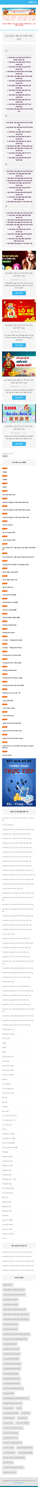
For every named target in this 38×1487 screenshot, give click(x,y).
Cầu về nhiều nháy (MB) (11, 617)
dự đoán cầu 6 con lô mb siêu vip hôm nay (19, 274)
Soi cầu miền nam (8, 982)
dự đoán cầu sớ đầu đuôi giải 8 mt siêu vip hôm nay (18, 962)
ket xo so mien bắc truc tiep (13, 1388)
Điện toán (5, 1111)
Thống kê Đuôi (7, 1175)
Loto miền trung (9, 708)
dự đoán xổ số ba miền (11, 1359)
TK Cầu (4, 1129)
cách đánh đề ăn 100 (10, 1324)
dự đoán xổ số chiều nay (12, 1364)
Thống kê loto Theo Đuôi (12, 663)
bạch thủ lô (8, 1285)
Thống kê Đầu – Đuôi (9, 1179)
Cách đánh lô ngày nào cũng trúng (16, 1314)
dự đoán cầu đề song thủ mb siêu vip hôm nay (18, 893)
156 (24, 387)
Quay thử (5, 1215)
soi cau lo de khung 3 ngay (13, 1428)
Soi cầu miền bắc (8, 825)
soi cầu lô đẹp (8, 1448)
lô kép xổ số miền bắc (11, 1413)
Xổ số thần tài (8, 587)
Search (5, 456)
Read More (19, 293)
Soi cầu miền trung (8, 934)
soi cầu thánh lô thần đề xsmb (14, 1458)
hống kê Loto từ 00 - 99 (11, 693)
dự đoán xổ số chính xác (12, 1369)
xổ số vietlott (8, 525)
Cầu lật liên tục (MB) (10, 602)
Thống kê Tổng (7, 1184)
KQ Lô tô (5, 1197)
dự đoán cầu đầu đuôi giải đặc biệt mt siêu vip (17, 968)
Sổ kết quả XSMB (8, 1066)
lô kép (19, 1408)
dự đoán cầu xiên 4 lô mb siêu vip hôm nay (16, 929)
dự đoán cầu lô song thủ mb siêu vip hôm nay (17, 916)
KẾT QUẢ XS (6, 1038)
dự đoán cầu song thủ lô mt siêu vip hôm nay (17, 973)
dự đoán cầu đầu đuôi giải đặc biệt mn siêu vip (17, 1016)
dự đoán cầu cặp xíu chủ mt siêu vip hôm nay (17, 943)
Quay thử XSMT (7, 1229)
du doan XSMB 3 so (10, 1344)
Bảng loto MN (6, 1211)
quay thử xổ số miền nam (12, 731)
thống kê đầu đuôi (9, 625)
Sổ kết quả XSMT (7, 1070)
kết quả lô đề (8, 1408)
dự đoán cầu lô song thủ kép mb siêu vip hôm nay (17, 910)
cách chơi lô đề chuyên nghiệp (14, 1295)
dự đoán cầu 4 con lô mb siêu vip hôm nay (19, 326)
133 (24, 280)
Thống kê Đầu (6, 1170)
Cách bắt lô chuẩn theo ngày (14, 1290)
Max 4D (4, 1102)
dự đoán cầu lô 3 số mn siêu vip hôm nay (16, 1004)
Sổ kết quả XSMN (8, 1075)
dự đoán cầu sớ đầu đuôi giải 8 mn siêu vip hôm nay (18, 1010)
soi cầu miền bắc (9, 1453)
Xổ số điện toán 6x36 (10, 572)
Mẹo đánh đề (22, 1418)
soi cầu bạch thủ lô (10, 1438)
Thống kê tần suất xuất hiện (13, 685)
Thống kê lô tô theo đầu (12, 655)
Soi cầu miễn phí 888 (25, 1453)
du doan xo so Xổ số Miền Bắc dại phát (16, 1334)
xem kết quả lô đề (10, 1472)
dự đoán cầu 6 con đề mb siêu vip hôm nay (17, 843)
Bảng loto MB (6, 1202)
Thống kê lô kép (7, 1166)
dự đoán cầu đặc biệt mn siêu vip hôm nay (16, 995)
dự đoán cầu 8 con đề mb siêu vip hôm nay (17, 847)
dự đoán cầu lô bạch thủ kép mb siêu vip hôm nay (17, 898)
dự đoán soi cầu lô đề (11, 1349)
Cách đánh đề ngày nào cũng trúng (16, 1319)
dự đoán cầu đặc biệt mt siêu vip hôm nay (16, 948)
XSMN (5, 480)
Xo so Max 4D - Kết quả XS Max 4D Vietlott (18, 557)
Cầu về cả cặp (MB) (9, 610)
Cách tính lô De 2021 (11, 1304)
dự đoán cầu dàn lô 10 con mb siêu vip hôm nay (19, 381)
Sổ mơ (4, 1238)
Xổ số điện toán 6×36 (9, 1116)
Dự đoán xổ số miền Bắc (11, 1383)
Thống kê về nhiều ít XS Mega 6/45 (16, 564)
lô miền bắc (26, 1413)
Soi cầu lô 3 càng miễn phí (12, 1443)
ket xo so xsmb (9, 1393)
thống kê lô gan (9, 632)
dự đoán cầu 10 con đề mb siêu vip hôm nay (17, 852)
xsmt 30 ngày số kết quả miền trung (16, 510)
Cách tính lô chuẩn (10, 1300)
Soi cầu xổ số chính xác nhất (13, 1467)
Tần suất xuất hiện (8, 1188)
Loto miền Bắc (8, 700)
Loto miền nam (8, 716)
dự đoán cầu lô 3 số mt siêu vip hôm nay (16, 957)
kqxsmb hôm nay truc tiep (12, 1403)
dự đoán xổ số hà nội (11, 1374)
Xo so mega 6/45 (9, 532)
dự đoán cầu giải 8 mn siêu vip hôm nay (15, 1000)
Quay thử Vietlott (8, 1234)
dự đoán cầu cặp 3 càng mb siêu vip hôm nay (17, 870)
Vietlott (4, 1079)
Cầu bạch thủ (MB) (9, 595)
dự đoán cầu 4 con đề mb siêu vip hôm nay (17, 838)
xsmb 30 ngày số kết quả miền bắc (15, 502)
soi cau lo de (8, 1423)
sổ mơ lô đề (7, 755)
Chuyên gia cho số (8, 1029)
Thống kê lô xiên (7, 1161)
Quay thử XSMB (7, 1220)
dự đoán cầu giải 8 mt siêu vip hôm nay (15, 952)
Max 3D (4, 1097)
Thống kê (5, 1107)
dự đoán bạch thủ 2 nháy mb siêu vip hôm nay (18, 829)
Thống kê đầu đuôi (10, 670)
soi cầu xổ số (8, 1462)
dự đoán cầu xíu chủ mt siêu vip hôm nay (16, 977)
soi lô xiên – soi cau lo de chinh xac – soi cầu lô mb (18, 819)
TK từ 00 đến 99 (7, 1193)
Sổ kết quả (5, 1061)
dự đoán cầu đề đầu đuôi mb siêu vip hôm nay (18, 884)
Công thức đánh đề (10, 1329)
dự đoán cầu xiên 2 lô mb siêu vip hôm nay (16, 920)
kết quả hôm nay (9, 495)
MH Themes (19, 1483)
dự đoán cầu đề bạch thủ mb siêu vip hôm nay (18, 879)
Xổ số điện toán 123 (10, 580)
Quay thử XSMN (7, 1225)
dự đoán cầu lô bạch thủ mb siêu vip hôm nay (17, 904)
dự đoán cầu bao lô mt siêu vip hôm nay (16, 938)
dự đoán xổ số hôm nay (12, 1379)
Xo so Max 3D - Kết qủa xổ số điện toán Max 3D (18, 548)
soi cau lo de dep (22, 1423)
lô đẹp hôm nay (9, 1418)
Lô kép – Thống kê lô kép (12, 648)
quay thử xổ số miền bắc (12, 723)
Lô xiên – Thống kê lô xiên (12, 640)
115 (24, 433)
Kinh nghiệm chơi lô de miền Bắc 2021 (16, 1398)
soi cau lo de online (11, 1433)
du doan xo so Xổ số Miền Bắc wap (15, 1339)
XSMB (5, 472)
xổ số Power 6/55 (9, 540)
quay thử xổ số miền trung (13, 738)
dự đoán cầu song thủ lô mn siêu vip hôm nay (17, 1020)
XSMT (5, 487)
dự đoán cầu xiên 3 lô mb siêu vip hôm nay (16, 925)
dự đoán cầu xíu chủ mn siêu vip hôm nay (16, 1025)
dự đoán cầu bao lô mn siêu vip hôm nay (16, 986)
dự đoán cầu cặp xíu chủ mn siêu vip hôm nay (17, 991)
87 (24, 332)
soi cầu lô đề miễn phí (24, 1448)
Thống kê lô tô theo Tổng (13, 678)
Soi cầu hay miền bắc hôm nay (12, 888)
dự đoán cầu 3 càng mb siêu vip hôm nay (16, 834)
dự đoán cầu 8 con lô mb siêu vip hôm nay (19, 427)
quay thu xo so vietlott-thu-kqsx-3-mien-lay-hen (18, 747)
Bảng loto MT (6, 1206)
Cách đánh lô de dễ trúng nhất (14, 1309)
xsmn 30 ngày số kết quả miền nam (16, 517)
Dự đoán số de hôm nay (12, 1354)
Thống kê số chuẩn (8, 1034)
